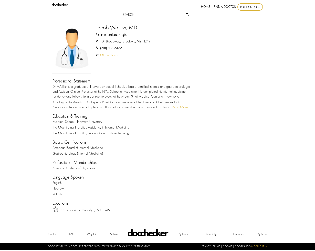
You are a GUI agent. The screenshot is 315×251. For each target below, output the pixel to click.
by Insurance (237, 234)
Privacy (206, 246)
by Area (262, 234)
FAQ (71, 234)
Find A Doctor (224, 6)
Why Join (92, 234)
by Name (183, 234)
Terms (217, 246)
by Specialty (209, 234)
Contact (52, 234)
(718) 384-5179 (111, 48)
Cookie (228, 246)
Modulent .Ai (259, 246)
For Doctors (250, 7)
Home (205, 6)
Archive (113, 234)
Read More (180, 107)
